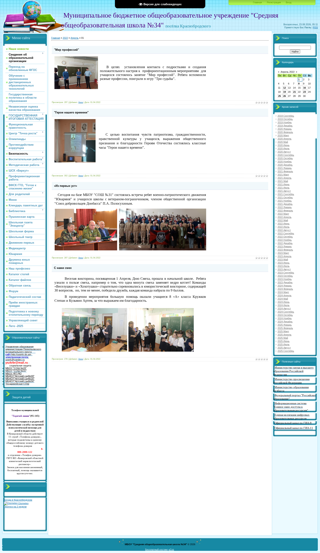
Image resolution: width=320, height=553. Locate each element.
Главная (257, 2)
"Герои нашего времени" (71, 112)
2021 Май (283, 181)
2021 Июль (284, 187)
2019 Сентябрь (286, 116)
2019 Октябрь (285, 119)
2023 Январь (285, 246)
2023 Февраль (285, 249)
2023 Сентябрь (286, 272)
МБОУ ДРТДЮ (13, 373)
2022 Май (283, 220)
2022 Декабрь (285, 243)
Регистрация (274, 2)
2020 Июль (284, 148)
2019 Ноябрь (285, 122)
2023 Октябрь (285, 276)
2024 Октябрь (285, 315)
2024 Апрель (284, 295)
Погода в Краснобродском (17, 500)
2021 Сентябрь (286, 194)
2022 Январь (285, 207)
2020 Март (283, 135)
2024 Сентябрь (286, 311)
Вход (288, 2)
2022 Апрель (284, 217)
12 (284, 87)
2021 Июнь (284, 184)
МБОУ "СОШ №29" (16, 368)
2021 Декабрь (285, 204)
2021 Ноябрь (285, 200)
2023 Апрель (284, 256)
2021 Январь (285, 168)
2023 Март (283, 253)
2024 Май (283, 298)
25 (279, 96)
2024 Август (284, 308)
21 (294, 92)
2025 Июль (284, 344)
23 (304, 92)
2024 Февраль (285, 289)
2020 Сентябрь (286, 155)
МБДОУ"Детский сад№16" (19, 378)
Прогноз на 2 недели (15, 506)
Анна (80, 102)
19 (284, 92)
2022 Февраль (285, 210)
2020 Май (283, 142)
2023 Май (283, 259)
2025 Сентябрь (286, 351)
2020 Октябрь (285, 158)
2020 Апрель (284, 138)
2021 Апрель (284, 178)
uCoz (171, 549)
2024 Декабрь (285, 321)
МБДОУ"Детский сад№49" (19, 376)
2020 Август (284, 151)
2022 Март (283, 213)
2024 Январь (285, 285)
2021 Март (283, 174)
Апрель (75, 38)
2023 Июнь (284, 262)
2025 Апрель (284, 334)
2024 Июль (284, 305)
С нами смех (63, 268)
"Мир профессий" (66, 49)
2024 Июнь (284, 302)
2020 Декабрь (285, 165)
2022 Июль (284, 227)
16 (304, 87)
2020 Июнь (284, 145)
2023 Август (284, 269)
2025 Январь (285, 325)
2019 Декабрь (285, 125)
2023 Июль (284, 266)
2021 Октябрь (285, 197)
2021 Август (284, 191)
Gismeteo (23, 503)
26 (284, 96)
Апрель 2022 (288, 72)
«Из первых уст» (65, 185)
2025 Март (283, 331)
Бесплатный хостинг (156, 549)
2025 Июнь (284, 341)
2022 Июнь (284, 223)
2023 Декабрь (285, 282)
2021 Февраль (285, 171)
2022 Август (284, 230)
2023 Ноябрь (285, 279)
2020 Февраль (285, 132)
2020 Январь (285, 129)
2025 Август (284, 347)
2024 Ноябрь (285, 318)
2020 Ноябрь (285, 161)
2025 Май (283, 338)
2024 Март (283, 292)
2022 (65, 38)
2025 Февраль (285, 328)
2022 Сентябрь (286, 233)
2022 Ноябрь (285, 240)
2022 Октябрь (285, 236)
